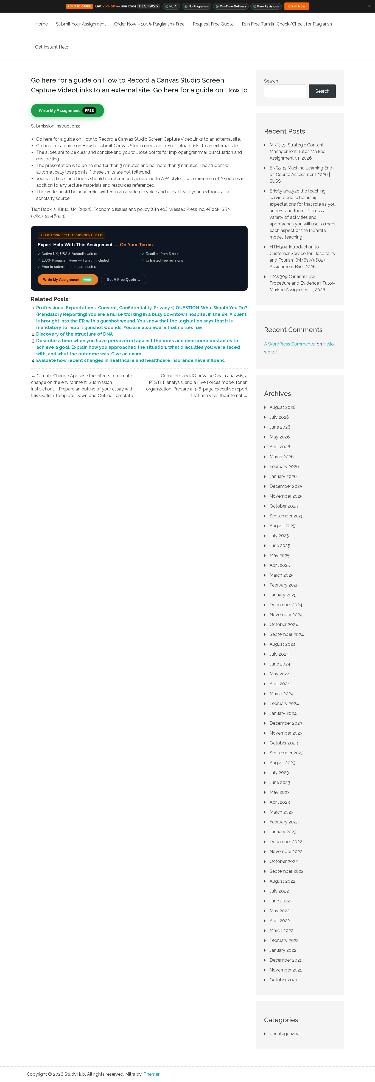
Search (271, 81)
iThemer (151, 1074)
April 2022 (280, 920)
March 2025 (281, 575)
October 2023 (284, 743)
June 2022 (280, 900)
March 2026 (282, 456)
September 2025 (287, 516)
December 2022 (286, 841)
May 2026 (280, 437)
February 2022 (284, 940)
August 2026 (283, 407)
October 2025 (284, 506)
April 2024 (280, 683)
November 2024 (286, 614)
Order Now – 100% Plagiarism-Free (149, 24)
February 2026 (284, 466)
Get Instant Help (51, 47)
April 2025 (280, 565)
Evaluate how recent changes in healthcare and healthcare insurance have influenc (130, 360)
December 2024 (286, 604)
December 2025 (286, 486)
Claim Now (296, 6)
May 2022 (280, 910)
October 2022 (284, 861)
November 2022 (286, 851)
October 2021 (283, 979)
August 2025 (282, 525)
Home (41, 24)
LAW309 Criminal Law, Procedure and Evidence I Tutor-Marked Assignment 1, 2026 (302, 283)
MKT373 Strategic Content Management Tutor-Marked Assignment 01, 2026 (298, 151)
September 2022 (287, 871)
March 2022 (281, 930)
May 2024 (280, 673)
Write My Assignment (67, 279)
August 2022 (282, 881)
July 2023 (279, 772)
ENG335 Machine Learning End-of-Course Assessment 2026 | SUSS (302, 174)
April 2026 (280, 446)
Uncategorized (285, 1033)
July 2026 (279, 417)
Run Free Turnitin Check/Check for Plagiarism (288, 24)
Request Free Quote (213, 24)
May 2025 (280, 555)
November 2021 (286, 970)
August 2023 (282, 762)
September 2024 (287, 634)
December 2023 (286, 723)
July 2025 (279, 535)
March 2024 (282, 693)
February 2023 (284, 822)
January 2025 (283, 594)
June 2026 (280, 427)
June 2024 (280, 664)
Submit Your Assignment (81, 24)
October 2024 (284, 624)
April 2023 (280, 802)
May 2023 (280, 792)
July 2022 (279, 891)
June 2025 (280, 545)
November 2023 (286, 733)
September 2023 (287, 752)
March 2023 (281, 812)
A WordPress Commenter (290, 344)
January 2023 (283, 831)
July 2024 (279, 654)
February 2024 (284, 703)
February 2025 (284, 585)
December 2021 (286, 960)
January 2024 (283, 713)
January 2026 (283, 476)
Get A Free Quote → (124, 279)
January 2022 (283, 950)
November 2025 (286, 496)
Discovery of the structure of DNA (74, 334)
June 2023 (280, 782)
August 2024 (283, 644)
